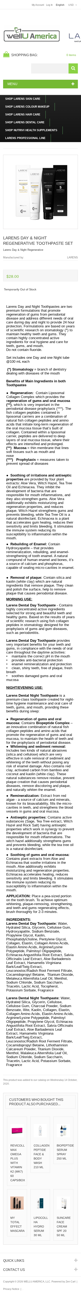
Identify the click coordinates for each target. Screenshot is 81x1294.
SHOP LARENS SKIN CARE (22, 98)
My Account (38, 5)
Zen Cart (70, 1281)
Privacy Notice (11, 1289)
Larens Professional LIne (25, 138)
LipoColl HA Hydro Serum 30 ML (41, 1226)
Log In (49, 5)
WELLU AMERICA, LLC (37, 1281)
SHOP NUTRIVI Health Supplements (31, 130)
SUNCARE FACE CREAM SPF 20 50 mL (64, 1226)
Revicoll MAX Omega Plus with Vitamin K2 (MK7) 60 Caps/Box (17, 1163)
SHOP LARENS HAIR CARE (22, 114)
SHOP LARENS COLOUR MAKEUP (27, 106)
